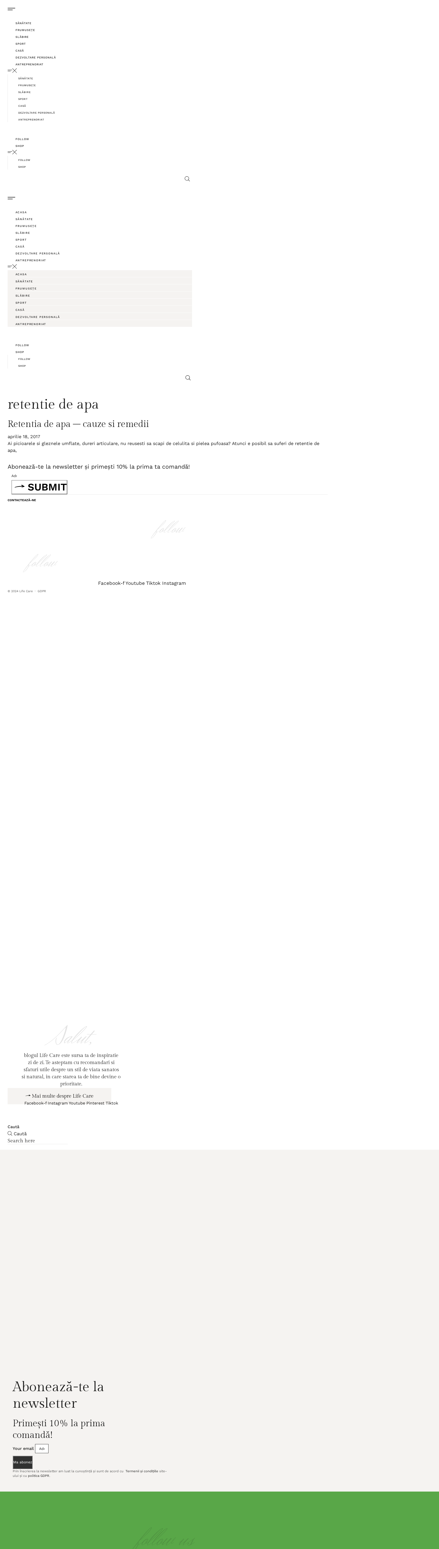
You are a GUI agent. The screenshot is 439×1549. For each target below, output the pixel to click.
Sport (20, 43)
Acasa (21, 212)
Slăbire (22, 37)
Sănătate (23, 23)
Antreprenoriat (29, 64)
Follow (22, 139)
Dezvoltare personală (35, 57)
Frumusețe (25, 30)
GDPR (42, 591)
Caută (13, 1151)
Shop (19, 146)
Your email (24, 1472)
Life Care (26, 591)
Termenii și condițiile (141, 1495)
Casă (19, 50)
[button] (101, 70)
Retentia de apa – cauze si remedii (78, 424)
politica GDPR (38, 1500)
